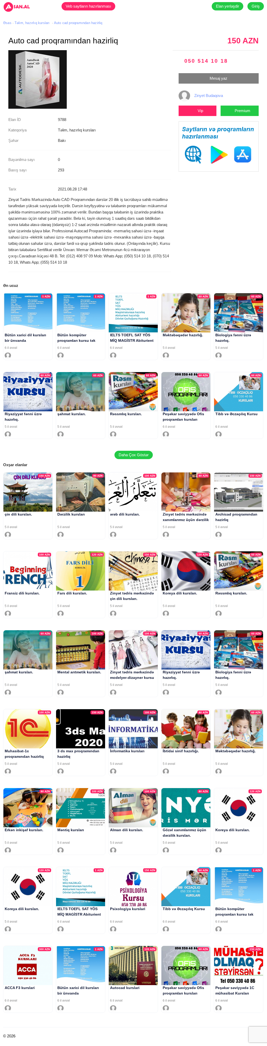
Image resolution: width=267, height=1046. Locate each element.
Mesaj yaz (218, 78)
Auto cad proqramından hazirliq (78, 23)
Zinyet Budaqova (208, 95)
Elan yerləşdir (227, 6)
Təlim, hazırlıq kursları (32, 23)
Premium (242, 110)
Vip (200, 110)
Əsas (7, 23)
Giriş (256, 6)
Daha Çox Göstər (134, 455)
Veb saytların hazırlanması (88, 6)
